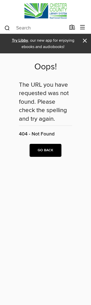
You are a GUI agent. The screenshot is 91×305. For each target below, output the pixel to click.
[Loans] (72, 28)
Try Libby (20, 40)
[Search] (7, 28)
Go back (45, 150)
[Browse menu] (82, 27)
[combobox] (35, 28)
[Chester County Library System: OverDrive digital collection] (45, 11)
